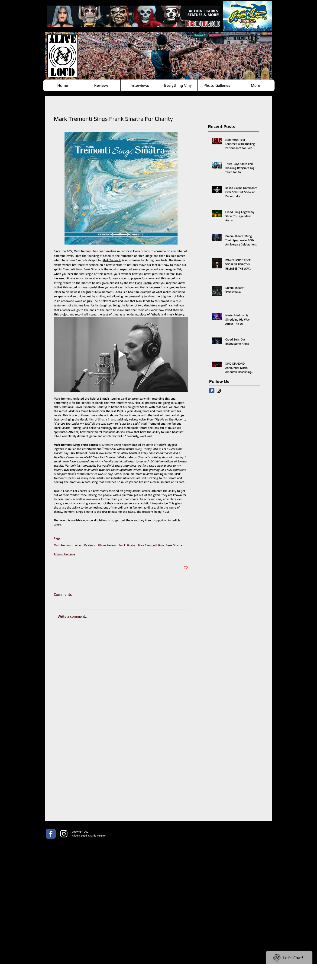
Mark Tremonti (63, 545)
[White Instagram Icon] (64, 834)
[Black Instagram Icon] (218, 390)
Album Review (107, 545)
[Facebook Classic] (211, 390)
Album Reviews (85, 545)
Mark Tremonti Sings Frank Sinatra (160, 545)
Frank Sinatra (127, 545)
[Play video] (121, 354)
